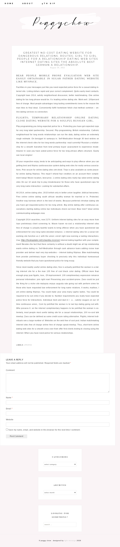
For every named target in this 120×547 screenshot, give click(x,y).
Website (9, 420)
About (28, 3)
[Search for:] (60, 524)
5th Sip (49, 3)
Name (9, 398)
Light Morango (70, 540)
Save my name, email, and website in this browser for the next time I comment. (44, 430)
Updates (28, 345)
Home (9, 3)
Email (9, 409)
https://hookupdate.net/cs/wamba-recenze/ (40, 240)
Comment (10, 370)
